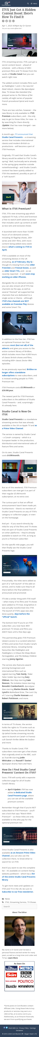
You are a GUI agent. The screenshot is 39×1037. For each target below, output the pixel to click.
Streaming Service (18, 902)
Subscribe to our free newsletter (17, 891)
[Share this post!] (3, 21)
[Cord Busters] (6, 3)
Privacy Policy (24, 1028)
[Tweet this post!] (6, 21)
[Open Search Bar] (28, 3)
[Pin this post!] (10, 21)
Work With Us (13, 1028)
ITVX (7, 902)
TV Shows (31, 902)
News (7, 898)
